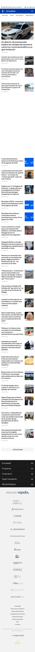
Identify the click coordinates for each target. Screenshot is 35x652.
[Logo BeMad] (17, 556)
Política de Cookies (17, 616)
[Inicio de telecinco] (2, 11)
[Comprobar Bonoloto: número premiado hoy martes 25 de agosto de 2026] (29, 162)
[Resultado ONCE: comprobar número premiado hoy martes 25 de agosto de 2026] (29, 204)
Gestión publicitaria (17, 619)
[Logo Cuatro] (17, 515)
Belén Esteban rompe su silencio (12, 7)
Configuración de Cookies (17, 614)
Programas (6, 468)
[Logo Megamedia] (18, 635)
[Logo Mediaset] (17, 494)
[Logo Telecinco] (17, 509)
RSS (17, 622)
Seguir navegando (9, 479)
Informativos (19, 15)
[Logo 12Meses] (17, 576)
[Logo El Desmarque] (17, 529)
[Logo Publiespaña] (17, 590)
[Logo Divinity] (17, 522)
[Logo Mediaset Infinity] (17, 502)
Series (12, 15)
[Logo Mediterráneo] (17, 597)
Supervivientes (30, 15)
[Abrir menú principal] (32, 11)
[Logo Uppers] (17, 563)
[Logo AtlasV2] (17, 583)
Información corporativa (17, 608)
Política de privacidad (18, 611)
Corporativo (7, 474)
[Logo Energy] (17, 549)
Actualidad (10, 11)
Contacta (17, 624)
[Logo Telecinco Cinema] (17, 570)
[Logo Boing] (17, 542)
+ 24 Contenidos (17, 449)
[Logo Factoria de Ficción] (17, 536)
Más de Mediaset (9, 484)
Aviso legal (18, 606)
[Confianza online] (17, 645)
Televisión (5, 15)
